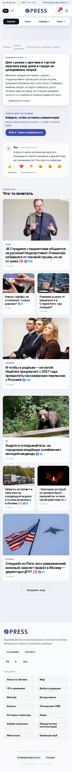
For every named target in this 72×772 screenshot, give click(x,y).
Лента (28, 21)
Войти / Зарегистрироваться (26, 132)
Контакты (30, 652)
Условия (50, 757)
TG (7, 661)
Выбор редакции (19, 47)
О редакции (13, 652)
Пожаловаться (28, 172)
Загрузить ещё (36, 590)
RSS (25, 661)
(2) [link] (35, 572)
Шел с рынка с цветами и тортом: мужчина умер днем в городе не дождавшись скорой (43, 47)
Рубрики (43, 21)
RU (5, 11)
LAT (12, 11)
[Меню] (66, 11)
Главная (7, 47)
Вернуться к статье (18, 100)
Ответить (12, 172)
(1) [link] (20, 503)
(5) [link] (21, 261)
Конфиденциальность (28, 757)
